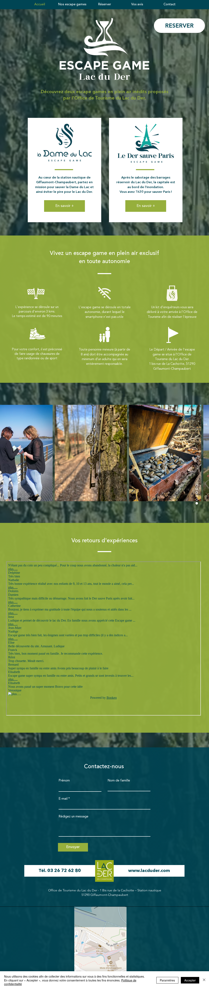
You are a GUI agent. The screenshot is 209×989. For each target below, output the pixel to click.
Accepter (190, 980)
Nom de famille (119, 780)
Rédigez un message (73, 816)
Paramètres (167, 980)
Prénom (64, 780)
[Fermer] (204, 980)
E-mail (63, 798)
